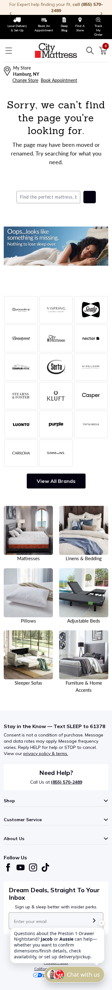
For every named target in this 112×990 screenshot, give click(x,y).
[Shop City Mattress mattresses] (56, 338)
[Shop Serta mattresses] (56, 367)
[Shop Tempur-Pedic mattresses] (21, 367)
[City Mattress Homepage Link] (56, 50)
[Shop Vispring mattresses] (56, 309)
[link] (17, 24)
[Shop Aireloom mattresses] (91, 367)
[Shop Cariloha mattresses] (21, 453)
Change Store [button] (25, 80)
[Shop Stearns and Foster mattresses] (21, 395)
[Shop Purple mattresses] (56, 424)
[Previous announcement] (10, 13)
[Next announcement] (101, 13)
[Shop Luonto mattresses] (21, 424)
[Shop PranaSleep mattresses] (21, 309)
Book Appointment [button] (59, 80)
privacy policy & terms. (45, 753)
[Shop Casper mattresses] (91, 395)
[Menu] (9, 50)
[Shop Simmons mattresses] (56, 453)
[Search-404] (56, 246)
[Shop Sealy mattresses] (91, 309)
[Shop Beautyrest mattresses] (21, 338)
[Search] (90, 50)
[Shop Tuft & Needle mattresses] (91, 424)
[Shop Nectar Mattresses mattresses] (91, 338)
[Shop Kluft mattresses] (56, 395)
